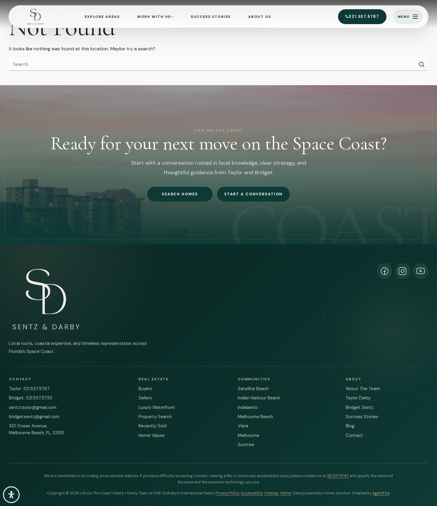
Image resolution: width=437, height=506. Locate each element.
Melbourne (248, 435)
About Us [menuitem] (259, 16)
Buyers (145, 389)
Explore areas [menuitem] (102, 16)
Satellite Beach (253, 389)
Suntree (246, 445)
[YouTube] (420, 271)
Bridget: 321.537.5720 (30, 398)
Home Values (152, 435)
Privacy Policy (227, 493)
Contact (354, 435)
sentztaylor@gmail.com (32, 407)
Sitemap (271, 493)
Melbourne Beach (255, 417)
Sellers (145, 398)
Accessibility (252, 493)
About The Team (363, 389)
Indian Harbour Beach (259, 398)
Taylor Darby (358, 398)
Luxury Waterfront (157, 407)
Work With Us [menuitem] (154, 16)
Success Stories (362, 417)
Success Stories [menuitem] (211, 16)
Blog (350, 426)
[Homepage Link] (35, 17)
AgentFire (380, 493)
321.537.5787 (364, 16)
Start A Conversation (253, 194)
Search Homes (180, 194)
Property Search (155, 417)
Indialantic (248, 407)
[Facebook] (384, 271)
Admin (285, 493)
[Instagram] (402, 271)
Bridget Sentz (360, 407)
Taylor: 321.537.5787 (29, 389)
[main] (218, 42)
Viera (243, 426)
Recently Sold (152, 426)
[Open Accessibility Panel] (11, 494)
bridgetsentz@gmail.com (34, 417)
